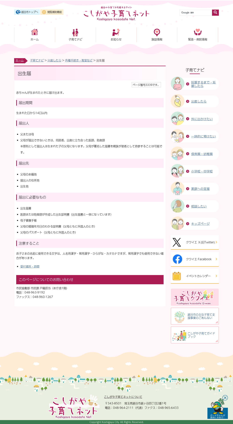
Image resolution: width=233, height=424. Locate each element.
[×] (217, 408)
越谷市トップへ (29, 12)
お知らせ (116, 39)
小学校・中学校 (202, 171)
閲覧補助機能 (54, 12)
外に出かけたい (202, 119)
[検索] (215, 13)
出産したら (54, 60)
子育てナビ (75, 39)
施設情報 (156, 39)
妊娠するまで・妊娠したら (203, 84)
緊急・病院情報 (197, 39)
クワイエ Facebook (199, 259)
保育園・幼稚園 (202, 154)
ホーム (35, 39)
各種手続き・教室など (78, 60)
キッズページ (200, 223)
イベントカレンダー (198, 276)
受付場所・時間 (29, 266)
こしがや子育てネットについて (123, 397)
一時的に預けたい (203, 136)
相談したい (199, 206)
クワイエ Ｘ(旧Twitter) (200, 242)
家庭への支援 (200, 188)
